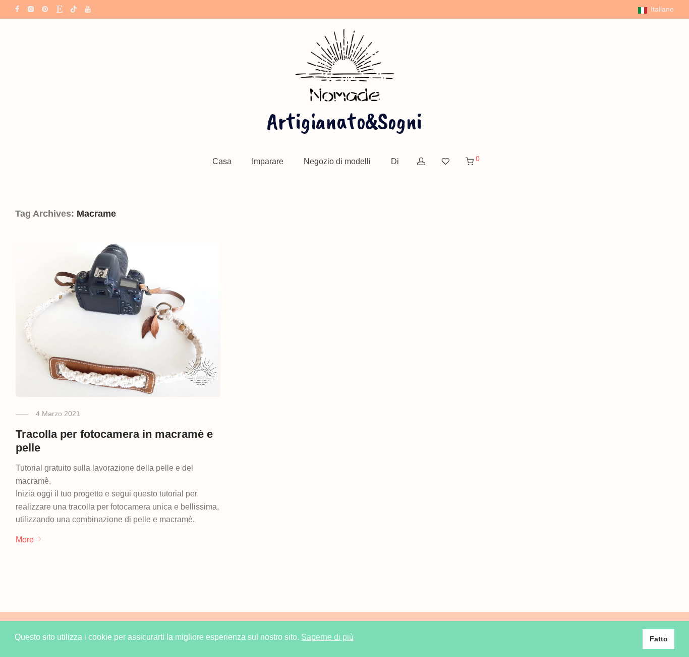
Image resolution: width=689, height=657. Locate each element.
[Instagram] (30, 9)
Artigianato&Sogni (344, 121)
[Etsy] (59, 9)
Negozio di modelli (337, 161)
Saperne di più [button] (327, 637)
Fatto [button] (659, 639)
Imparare (267, 161)
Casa (222, 161)
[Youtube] (88, 9)
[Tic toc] (73, 9)
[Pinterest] (45, 9)
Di (395, 161)
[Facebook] (17, 9)
